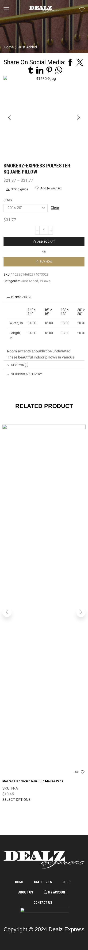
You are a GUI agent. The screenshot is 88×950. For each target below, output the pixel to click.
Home (19, 882)
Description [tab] (21, 297)
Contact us (43, 902)
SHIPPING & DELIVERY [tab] (26, 374)
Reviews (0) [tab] (19, 365)
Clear (55, 208)
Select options (16, 800)
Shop (66, 882)
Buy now (46, 261)
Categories (43, 882)
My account (57, 892)
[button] (9, 117)
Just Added (29, 281)
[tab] (44, 297)
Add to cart (46, 241)
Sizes (8, 200)
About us (25, 892)
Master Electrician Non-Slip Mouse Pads (32, 781)
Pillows (45, 281)
